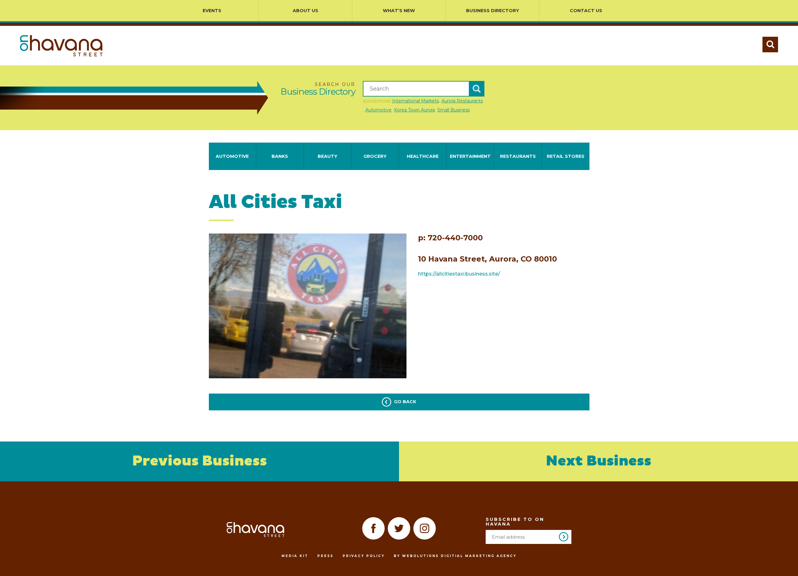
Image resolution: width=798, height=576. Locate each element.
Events (212, 10)
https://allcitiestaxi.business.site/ (459, 274)
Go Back (404, 401)
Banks (280, 156)
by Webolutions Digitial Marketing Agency (455, 556)
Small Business (453, 110)
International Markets (415, 101)
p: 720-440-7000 (450, 238)
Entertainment (470, 156)
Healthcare (423, 156)
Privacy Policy (364, 556)
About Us (305, 10)
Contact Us (586, 10)
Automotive (378, 110)
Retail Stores (565, 156)
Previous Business (199, 461)
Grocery (375, 156)
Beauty (327, 156)
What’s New (399, 10)
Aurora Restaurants (462, 101)
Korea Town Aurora (414, 110)
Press (325, 556)
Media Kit (294, 556)
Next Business (598, 461)
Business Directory (492, 10)
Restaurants (518, 156)
